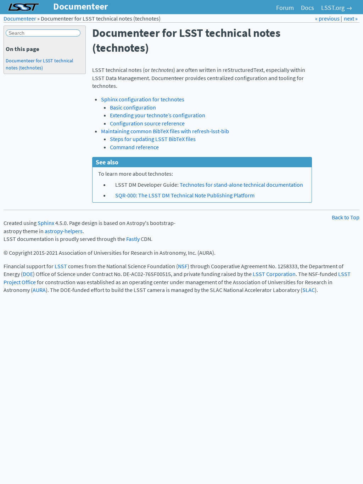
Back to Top (345, 217)
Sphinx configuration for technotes (142, 99)
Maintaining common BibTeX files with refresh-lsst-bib (165, 131)
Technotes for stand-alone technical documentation (241, 184)
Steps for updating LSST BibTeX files (153, 139)
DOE (28, 274)
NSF (183, 266)
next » (351, 18)
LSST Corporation (274, 274)
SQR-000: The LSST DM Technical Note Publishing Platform (185, 195)
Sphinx (46, 223)
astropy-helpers (64, 231)
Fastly (133, 239)
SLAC (308, 290)
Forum (285, 8)
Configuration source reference (147, 123)
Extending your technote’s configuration (157, 115)
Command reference (134, 147)
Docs (307, 8)
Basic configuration (133, 107)
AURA (39, 290)
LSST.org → (336, 8)
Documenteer (20, 18)
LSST (61, 266)
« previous (328, 18)
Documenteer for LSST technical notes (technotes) (39, 64)
